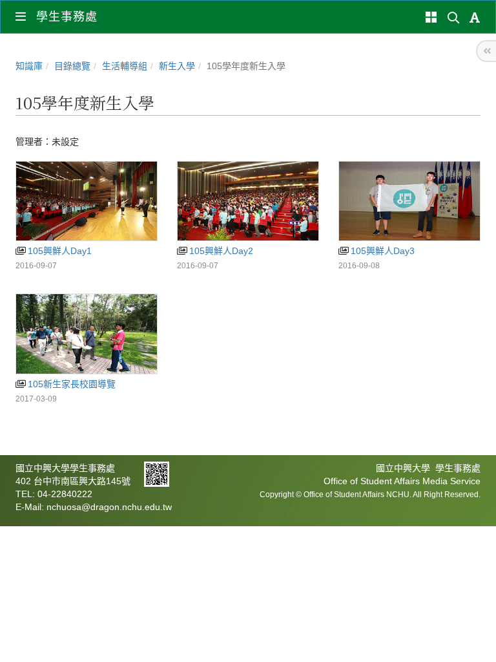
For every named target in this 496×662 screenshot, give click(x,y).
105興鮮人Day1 (58, 251)
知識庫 (29, 66)
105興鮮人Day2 (220, 251)
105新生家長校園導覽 (70, 384)
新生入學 (177, 66)
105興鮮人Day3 (381, 251)
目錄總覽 (72, 66)
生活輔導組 (124, 66)
